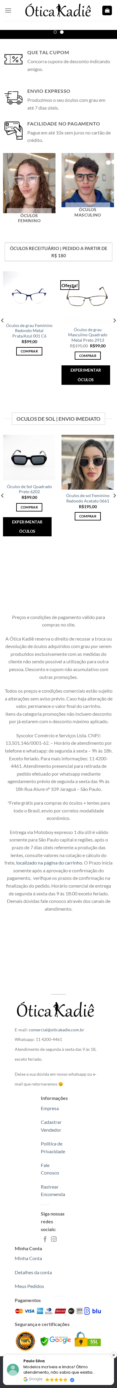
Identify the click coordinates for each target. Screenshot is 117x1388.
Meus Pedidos (29, 1286)
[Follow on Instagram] (54, 1239)
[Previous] (5, 192)
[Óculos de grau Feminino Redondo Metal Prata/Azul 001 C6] (29, 295)
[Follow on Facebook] (45, 1239)
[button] (113, 1355)
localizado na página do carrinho (48, 862)
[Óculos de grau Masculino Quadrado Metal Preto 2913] (88, 297)
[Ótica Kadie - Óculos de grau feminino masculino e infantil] (58, 10)
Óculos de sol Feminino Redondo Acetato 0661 (88, 498)
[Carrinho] (107, 11)
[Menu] (8, 10)
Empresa (50, 1108)
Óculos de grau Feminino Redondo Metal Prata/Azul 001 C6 (29, 330)
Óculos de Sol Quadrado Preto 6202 (29, 489)
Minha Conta (28, 1258)
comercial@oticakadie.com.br (56, 1029)
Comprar (29, 351)
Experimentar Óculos (85, 375)
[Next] (112, 192)
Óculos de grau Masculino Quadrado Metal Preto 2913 (87, 335)
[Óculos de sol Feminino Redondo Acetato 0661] (88, 462)
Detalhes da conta (33, 1272)
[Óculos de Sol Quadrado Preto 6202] (29, 457)
